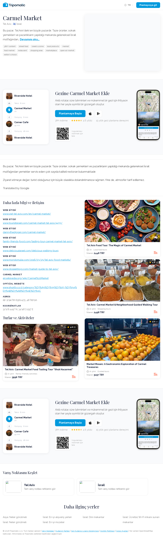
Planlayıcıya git (148, 5)
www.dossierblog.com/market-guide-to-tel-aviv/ (31, 269)
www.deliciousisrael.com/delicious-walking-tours (30, 250)
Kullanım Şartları (63, 531)
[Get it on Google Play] (98, 113)
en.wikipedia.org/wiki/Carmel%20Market (26, 278)
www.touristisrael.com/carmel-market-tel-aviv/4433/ (32, 223)
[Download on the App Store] (90, 113)
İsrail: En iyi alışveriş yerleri (57, 517)
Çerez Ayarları (122, 531)
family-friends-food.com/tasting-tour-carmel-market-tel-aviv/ (38, 241)
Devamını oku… (29, 39)
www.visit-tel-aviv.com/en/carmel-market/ (27, 213)
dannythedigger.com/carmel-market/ (24, 232)
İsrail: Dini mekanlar (93, 517)
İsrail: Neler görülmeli (14, 522)
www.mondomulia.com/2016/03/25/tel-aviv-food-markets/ (37, 259)
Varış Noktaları (48, 531)
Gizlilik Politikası (107, 531)
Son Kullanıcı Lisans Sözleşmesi (85, 531)
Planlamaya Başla (70, 113)
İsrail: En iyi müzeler (53, 522)
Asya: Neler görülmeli (15, 517)
